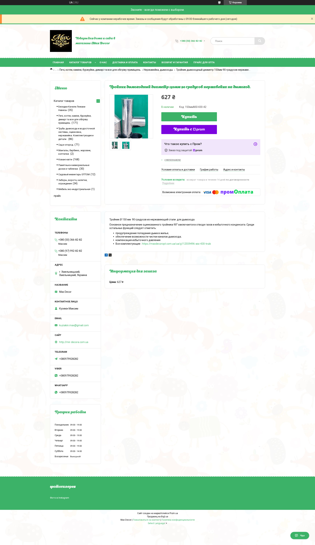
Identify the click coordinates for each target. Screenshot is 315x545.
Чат (302, 535)
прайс (57, 195)
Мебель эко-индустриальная (74, 189)
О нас (103, 62)
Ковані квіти (65, 159)
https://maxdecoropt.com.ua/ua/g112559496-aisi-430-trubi (176, 243)
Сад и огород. (66, 144)
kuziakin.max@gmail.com (74, 325)
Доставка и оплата (125, 62)
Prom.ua (174, 513)
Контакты (149, 62)
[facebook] (106, 255)
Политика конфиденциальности (178, 520)
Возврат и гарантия (175, 62)
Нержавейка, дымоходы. (158, 69)
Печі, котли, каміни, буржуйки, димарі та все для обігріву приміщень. (100, 69)
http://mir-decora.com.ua (73, 342)
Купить (189, 117)
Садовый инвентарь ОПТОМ (74, 174)
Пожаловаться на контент (146, 520)
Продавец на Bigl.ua (157, 516)
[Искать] (259, 41)
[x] (110, 255)
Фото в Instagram (59, 497)
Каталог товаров (80, 62)
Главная (58, 62)
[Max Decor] (61, 41)
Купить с (183, 129)
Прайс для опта (204, 62)
